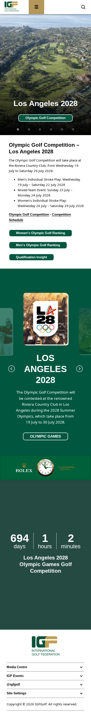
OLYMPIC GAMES (45, 436)
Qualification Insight (31, 257)
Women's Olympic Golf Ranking (40, 233)
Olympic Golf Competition (45, 118)
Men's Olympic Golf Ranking (38, 245)
